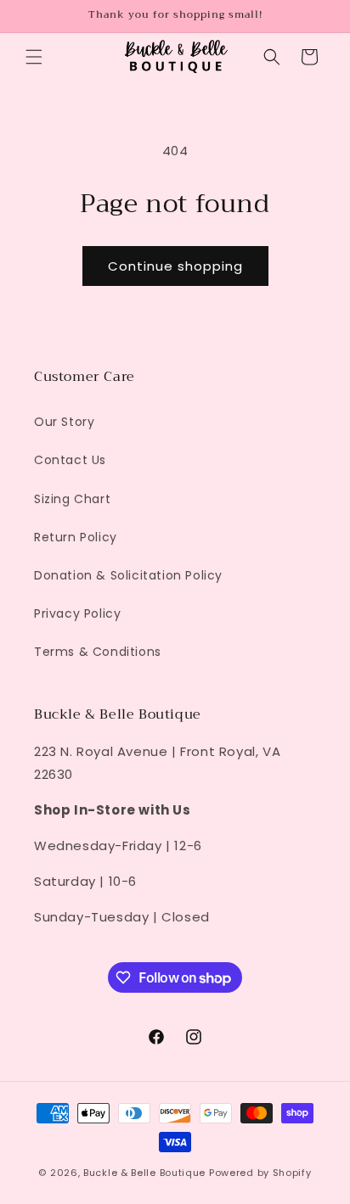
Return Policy (75, 537)
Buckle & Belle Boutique (144, 1172)
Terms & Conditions (97, 651)
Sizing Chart (72, 498)
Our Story (64, 421)
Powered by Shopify (260, 1172)
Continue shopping (175, 266)
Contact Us (70, 459)
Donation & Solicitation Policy (128, 575)
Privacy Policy (77, 613)
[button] (34, 57)
